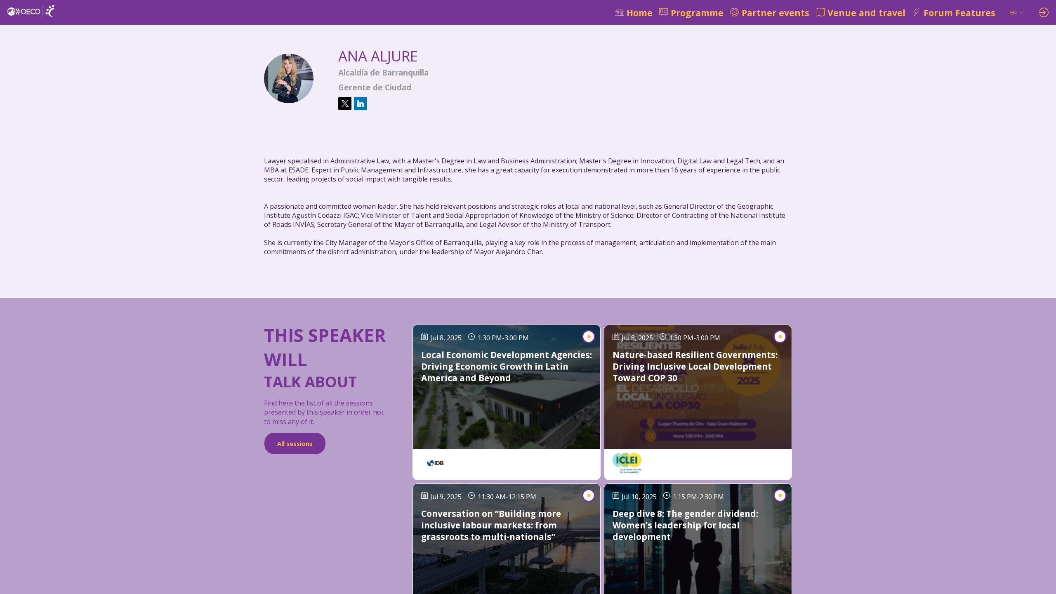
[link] (691, 12)
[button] (1013, 12)
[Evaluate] (588, 336)
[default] (634, 12)
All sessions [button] (295, 443)
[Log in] (1043, 12)
